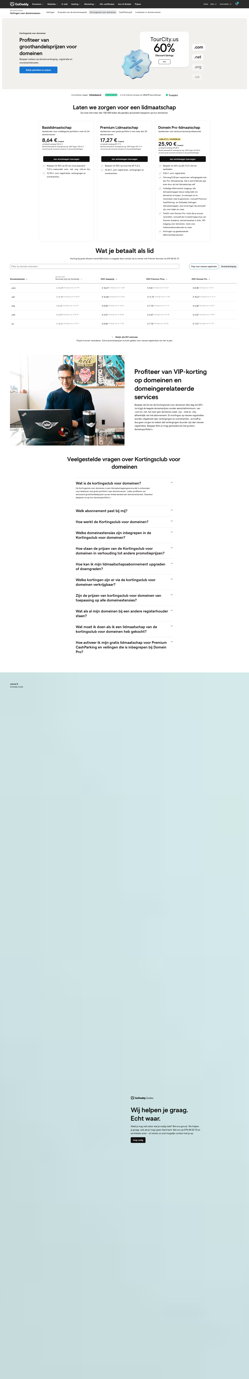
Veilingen (50, 12)
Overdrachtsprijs (228, 266)
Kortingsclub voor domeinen (103, 12)
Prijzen (138, 4)
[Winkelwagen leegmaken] (236, 4)
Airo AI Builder (124, 4)
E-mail (65, 4)
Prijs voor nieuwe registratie (204, 266)
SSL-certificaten (107, 4)
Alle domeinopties (16, 10)
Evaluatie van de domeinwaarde (72, 12)
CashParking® (125, 12)
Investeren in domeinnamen (148, 12)
